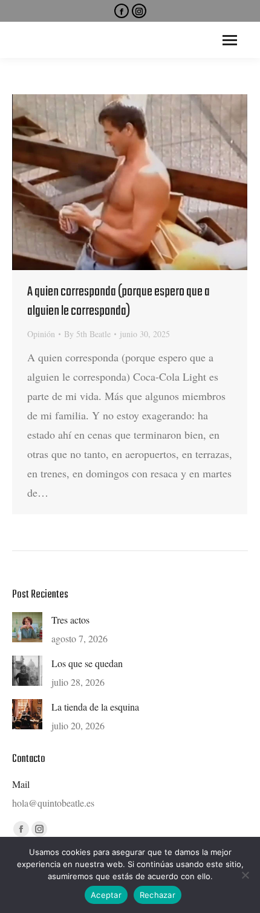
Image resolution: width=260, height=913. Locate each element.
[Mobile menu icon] (230, 40)
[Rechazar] (245, 875)
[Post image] (27, 627)
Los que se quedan (87, 663)
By (87, 334)
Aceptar (106, 895)
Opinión (41, 334)
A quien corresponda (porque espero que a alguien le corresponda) (118, 301)
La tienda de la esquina (95, 706)
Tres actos (70, 619)
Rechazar (157, 895)
